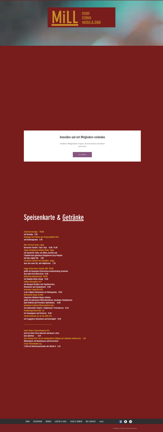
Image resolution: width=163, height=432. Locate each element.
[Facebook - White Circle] (125, 421)
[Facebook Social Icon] (120, 421)
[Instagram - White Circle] (130, 421)
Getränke (73, 217)
